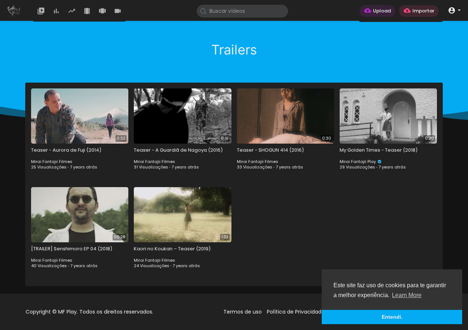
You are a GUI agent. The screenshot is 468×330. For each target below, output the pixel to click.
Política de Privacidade (296, 311)
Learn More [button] (407, 295)
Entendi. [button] (392, 317)
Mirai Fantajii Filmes (51, 161)
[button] (454, 10)
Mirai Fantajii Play (358, 161)
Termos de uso (242, 311)
